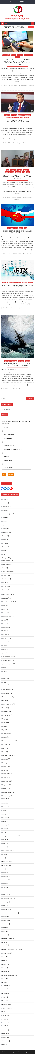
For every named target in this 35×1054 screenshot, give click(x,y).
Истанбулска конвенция (8, 741)
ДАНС (4, 653)
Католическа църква (7, 755)
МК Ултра (4, 825)
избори (4, 700)
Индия (4, 719)
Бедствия (4, 536)
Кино (3, 763)
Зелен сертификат (6, 697)
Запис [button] (3, 474)
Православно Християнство (9, 891)
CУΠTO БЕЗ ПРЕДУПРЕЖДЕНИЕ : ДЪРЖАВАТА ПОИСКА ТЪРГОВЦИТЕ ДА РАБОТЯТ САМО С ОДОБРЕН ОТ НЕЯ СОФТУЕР (17, 62)
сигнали (4, 964)
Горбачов (4, 642)
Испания (4, 737)
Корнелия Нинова (6, 792)
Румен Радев (5, 924)
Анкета (4, 521)
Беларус (4, 539)
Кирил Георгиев (17, 197)
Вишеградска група (7, 616)
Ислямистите (5, 733)
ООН (3, 869)
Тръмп (21, 117)
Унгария (4, 1030)
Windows (5, 985)
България (4, 55)
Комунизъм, (5, 785)
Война (4, 624)
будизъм (6, 427)
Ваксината (5, 598)
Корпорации (20, 55)
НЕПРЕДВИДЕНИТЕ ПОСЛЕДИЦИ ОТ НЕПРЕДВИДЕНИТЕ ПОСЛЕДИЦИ (17, 364)
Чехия (3, 1044)
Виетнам (4, 613)
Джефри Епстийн (6, 660)
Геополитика (7, 115)
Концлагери (5, 788)
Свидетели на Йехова (9, 434)
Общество (17, 57)
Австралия (5, 499)
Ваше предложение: (9, 467)
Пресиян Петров (17, 143)
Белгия (4, 543)
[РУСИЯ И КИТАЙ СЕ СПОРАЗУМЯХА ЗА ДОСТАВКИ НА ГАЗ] (17, 215)
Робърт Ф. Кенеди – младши (9, 913)
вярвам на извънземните (10, 453)
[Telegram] (8, 488)
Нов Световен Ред (28, 55)
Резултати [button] (10, 474)
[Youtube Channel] (11, 488)
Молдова (4, 829)
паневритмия (7, 464)
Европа (4, 667)
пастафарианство (8, 460)
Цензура (4, 590)
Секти (3, 957)
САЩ (17, 117)
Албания (4, 510)
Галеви (4, 568)
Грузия (4, 646)
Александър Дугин (7, 514)
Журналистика (6, 689)
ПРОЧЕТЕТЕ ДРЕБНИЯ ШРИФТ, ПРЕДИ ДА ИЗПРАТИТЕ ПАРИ (17, 286)
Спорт (4, 997)
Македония (5, 814)
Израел (4, 708)
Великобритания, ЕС (7, 602)
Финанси (26, 117)
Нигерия (4, 847)
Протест (4, 586)
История (4, 744)
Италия (4, 748)
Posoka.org (14, 85)
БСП (3, 554)
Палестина (5, 873)
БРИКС (4, 550)
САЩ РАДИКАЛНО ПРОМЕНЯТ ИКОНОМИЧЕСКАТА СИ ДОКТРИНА (17, 121)
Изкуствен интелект (7, 704)
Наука (3, 843)
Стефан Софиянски (7, 1004)
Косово (4, 803)
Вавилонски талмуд (7, 594)
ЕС (8, 55)
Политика (4, 880)
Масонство (5, 818)
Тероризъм (24, 282)
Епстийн (4, 678)
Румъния (4, 927)
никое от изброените (9, 445)
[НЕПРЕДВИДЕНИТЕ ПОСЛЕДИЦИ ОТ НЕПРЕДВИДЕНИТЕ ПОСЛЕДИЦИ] (17, 336)
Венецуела (5, 605)
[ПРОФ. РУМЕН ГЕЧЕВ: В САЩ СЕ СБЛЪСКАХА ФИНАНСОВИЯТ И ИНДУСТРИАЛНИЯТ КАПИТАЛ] (17, 158)
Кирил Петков (6, 575)
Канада (4, 752)
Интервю (4, 722)
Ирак (3, 726)
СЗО (3, 960)
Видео (7, 170)
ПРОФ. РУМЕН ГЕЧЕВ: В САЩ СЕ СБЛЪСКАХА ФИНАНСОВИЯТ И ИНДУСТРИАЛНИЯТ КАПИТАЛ (17, 176)
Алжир (4, 517)
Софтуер (4, 982)
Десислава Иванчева (7, 571)
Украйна (4, 1023)
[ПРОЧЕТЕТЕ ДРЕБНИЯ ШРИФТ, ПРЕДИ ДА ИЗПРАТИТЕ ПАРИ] (17, 270)
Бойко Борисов (6, 564)
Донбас (4, 1025)
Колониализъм (6, 781)
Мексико (4, 821)
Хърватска (5, 1041)
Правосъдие (5, 895)
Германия (20, 170)
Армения (4, 528)
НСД (3, 858)
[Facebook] (2, 488)
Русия (25, 228)
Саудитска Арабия (7, 938)
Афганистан (5, 532)
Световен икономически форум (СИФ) (12, 949)
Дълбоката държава (9, 172)
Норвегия (4, 854)
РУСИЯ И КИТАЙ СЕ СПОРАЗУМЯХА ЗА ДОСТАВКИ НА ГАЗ (17, 232)
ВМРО (4, 620)
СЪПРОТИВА (6, 1008)
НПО (3, 582)
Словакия (4, 971)
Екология (4, 675)
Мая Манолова (6, 579)
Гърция (4, 649)
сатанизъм (6, 456)
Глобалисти (14, 115)
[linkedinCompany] (5, 488)
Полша (4, 884)
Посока (17, 16)
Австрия (4, 503)
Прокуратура (5, 902)
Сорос (3, 979)
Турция (4, 1019)
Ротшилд (4, 916)
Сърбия (4, 1012)
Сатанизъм (5, 935)
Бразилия (4, 547)
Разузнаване (5, 909)
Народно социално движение (9, 836)
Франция (4, 1037)
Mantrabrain (30, 1052)
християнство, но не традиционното (13, 449)
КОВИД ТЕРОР (6, 774)
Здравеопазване (6, 693)
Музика (4, 832)
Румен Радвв (5, 920)
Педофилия (5, 876)
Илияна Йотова (6, 715)
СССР (3, 1001)
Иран (3, 730)
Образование (5, 862)
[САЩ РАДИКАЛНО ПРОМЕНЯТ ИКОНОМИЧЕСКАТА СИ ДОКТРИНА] (17, 102)
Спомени (4, 993)
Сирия (4, 968)
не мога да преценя (8, 442)
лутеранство (7, 431)
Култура (4, 807)
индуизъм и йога (8, 438)
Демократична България (8, 657)
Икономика (13, 55)
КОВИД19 (5, 777)
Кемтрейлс (5, 759)
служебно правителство (8, 975)
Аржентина (5, 525)
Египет (4, 671)
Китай (16, 228)
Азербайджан (5, 506)
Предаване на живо (7, 898)
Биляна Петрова (6, 560)
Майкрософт (5, 798)
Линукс (4, 989)
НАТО (4, 840)
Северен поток (6, 953)
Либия (4, 810)
